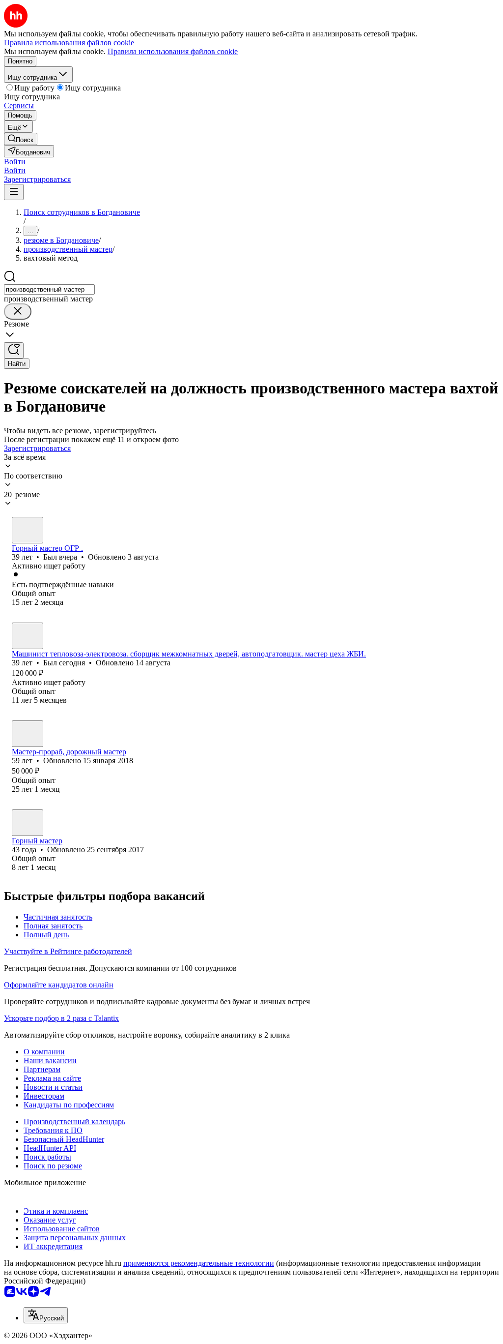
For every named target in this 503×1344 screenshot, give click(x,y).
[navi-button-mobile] (14, 192)
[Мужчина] (27, 530)
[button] (15, 161)
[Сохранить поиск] (14, 350)
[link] (20, 139)
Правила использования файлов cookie (173, 51)
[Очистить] (17, 311)
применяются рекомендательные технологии (198, 1263)
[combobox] (49, 289)
